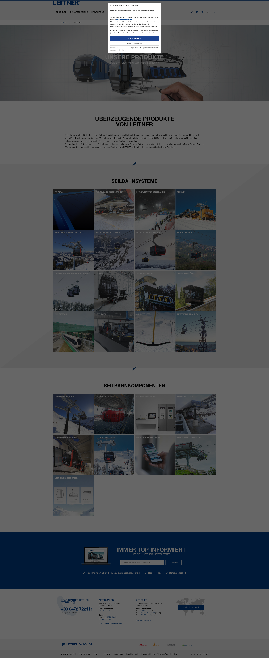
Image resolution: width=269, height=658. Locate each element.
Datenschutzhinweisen (124, 19)
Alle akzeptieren (134, 39)
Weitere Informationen (134, 43)
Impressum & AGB (137, 48)
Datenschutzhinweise (151, 48)
